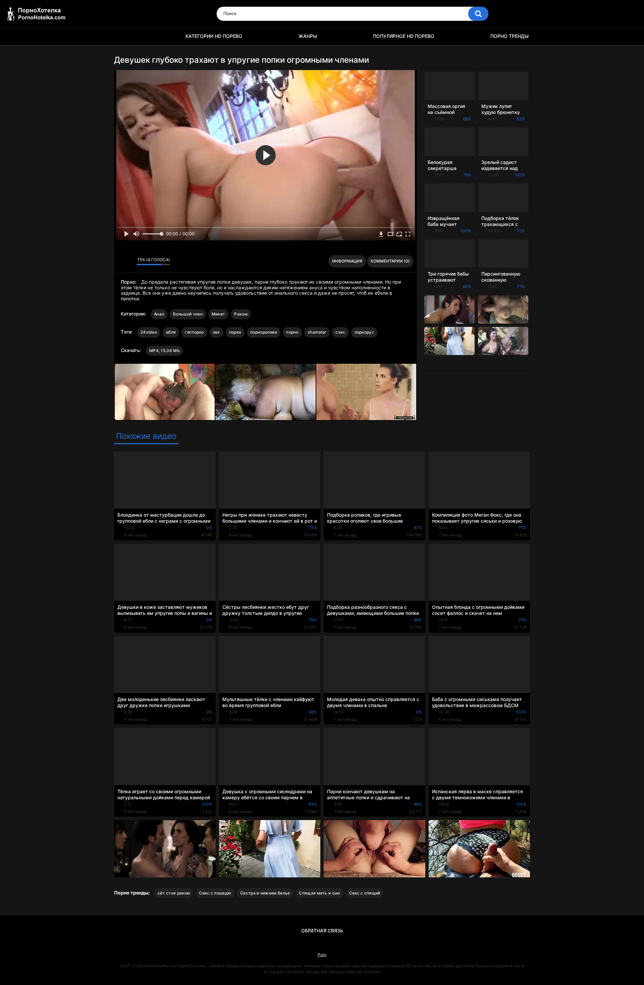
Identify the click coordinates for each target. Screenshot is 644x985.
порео (235, 332)
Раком (241, 313)
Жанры (308, 36)
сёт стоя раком (174, 892)
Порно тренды (509, 36)
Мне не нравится (129, 261)
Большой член (188, 313)
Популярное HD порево (403, 36)
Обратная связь (322, 930)
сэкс (340, 332)
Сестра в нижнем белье (265, 892)
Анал (159, 313)
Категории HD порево (213, 36)
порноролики (263, 332)
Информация (347, 261)
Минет (218, 313)
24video (149, 332)
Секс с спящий (364, 892)
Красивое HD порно (122, 36)
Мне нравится (120, 261)
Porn (322, 954)
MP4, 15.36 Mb (164, 350)
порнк (292, 332)
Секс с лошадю (215, 892)
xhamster (317, 332)
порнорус (364, 332)
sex (216, 332)
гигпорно (194, 332)
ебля (171, 332)
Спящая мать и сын (319, 892)
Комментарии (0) (390, 261)
